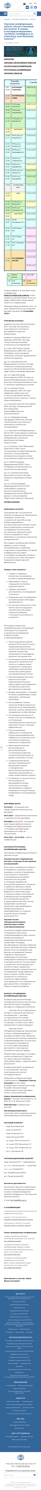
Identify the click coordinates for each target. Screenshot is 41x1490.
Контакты (29, 1332)
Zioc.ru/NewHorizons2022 (12, 1241)
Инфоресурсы (25, 1329)
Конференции (25, 1363)
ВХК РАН (20, 1419)
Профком (9, 1332)
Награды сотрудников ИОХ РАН (19, 1360)
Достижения (19, 1428)
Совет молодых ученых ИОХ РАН (19, 1320)
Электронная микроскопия (19, 1357)
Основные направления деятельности (19, 1340)
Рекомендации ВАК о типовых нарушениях (19, 1392)
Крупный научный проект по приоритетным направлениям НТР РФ (19, 1376)
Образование (20, 1382)
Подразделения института (19, 1311)
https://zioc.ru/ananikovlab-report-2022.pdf (18, 1219)
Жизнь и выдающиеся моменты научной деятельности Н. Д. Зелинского (19, 1297)
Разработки (19, 1372)
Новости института (13, 1401)
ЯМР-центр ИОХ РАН (19, 1439)
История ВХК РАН (19, 1422)
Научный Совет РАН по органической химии (19, 1347)
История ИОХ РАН (19, 1301)
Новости (20, 1398)
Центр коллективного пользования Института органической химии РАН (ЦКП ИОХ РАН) (19, 1324)
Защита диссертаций (25, 1385)
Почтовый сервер (12, 1436)
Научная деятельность (20, 1337)
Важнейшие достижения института (19, 1343)
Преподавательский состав (19, 1425)
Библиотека (13, 1329)
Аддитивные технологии (19, 1354)
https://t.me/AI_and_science (16, 295)
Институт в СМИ (28, 1407)
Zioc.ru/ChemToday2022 (12, 1254)
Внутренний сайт (27, 1436)
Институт (20, 1294)
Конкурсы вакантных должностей (19, 1413)
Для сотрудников (21, 1433)
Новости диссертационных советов (19, 1404)
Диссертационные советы (19, 1317)
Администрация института (19, 1304)
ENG (35, 3)
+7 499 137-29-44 (22, 1466)
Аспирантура (11, 1385)
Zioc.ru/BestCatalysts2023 (12, 1268)
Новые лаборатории (12, 1407)
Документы (20, 1332)
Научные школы (19, 1308)
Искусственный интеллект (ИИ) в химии (19, 1351)
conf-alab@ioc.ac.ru (18, 1200)
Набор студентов (19, 1388)
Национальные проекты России (19, 1369)
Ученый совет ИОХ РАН (19, 1314)
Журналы (19, 1366)
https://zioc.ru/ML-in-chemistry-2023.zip (17, 1225)
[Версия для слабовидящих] (24, 4)
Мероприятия (13, 1363)
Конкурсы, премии (19, 1410)
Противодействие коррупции (19, 1447)
